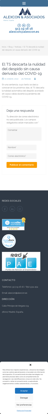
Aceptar (24, 391)
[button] (30, 365)
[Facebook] (19, 25)
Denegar (24, 398)
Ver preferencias (24, 405)
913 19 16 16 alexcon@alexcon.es (24, 30)
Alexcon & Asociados (24, 17)
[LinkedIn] (23, 25)
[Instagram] (28, 25)
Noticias (27, 79)
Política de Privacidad (24, 410)
